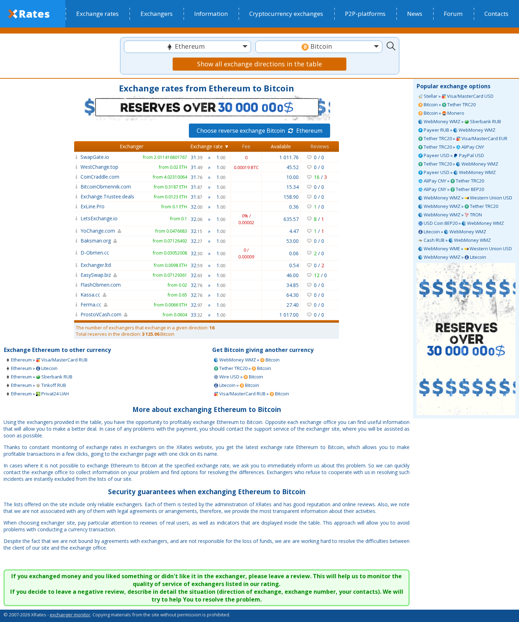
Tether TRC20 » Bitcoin (244, 368)
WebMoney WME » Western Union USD (467, 248)
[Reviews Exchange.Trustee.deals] (76, 196)
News (414, 14)
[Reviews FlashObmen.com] (76, 284)
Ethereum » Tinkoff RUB (38, 385)
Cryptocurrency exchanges (286, 14)
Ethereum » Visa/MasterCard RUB (49, 360)
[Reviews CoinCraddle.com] (76, 176)
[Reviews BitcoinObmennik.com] (76, 186)
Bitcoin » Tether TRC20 (449, 104)
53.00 (292, 241)
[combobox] (187, 47)
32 (196, 206)
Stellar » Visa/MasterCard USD (458, 96)
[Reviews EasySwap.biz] (76, 274)
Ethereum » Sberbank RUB (41, 376)
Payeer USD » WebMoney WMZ (459, 172)
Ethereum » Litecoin (34, 368)
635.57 (291, 219)
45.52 (292, 167)
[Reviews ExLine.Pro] (76, 206)
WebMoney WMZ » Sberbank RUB (462, 121)
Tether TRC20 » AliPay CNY (453, 147)
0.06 (294, 253)
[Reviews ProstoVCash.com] (76, 314)
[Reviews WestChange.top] (76, 166)
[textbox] (187, 46)
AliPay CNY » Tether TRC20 (453, 181)
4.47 (294, 231)
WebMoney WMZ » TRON (452, 214)
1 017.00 (289, 314)
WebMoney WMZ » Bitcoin (249, 360)
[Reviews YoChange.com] (76, 230)
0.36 (294, 206)
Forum (453, 14)
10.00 (292, 177)
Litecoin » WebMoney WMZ (454, 231)
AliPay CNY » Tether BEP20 (453, 189)
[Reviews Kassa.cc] (76, 294)
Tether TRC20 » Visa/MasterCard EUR (465, 138)
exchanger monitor (70, 614)
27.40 (292, 304)
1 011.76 (289, 157)
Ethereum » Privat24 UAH (39, 393)
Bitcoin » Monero (443, 113)
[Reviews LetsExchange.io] (76, 218)
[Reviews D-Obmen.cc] (76, 252)
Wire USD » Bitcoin (240, 376)
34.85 (292, 285)
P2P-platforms (365, 14)
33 (196, 314)
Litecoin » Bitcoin (238, 385)
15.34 (292, 187)
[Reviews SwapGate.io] (76, 157)
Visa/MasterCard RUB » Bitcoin (253, 393)
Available (281, 146)
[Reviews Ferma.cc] (76, 304)
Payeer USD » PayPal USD (453, 155)
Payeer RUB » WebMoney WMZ (459, 130)
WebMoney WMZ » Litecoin (454, 257)
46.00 (292, 275)
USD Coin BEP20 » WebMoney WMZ (463, 223)
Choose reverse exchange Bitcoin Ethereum (259, 130)
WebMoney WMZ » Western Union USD (467, 198)
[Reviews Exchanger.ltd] (76, 265)
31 (196, 157)
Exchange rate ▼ (209, 146)
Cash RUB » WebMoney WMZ (457, 240)
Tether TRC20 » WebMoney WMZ (460, 164)
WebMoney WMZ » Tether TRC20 (460, 206)
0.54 (294, 265)
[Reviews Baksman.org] (76, 240)
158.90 (291, 196)
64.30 (292, 295)
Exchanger (131, 146)
